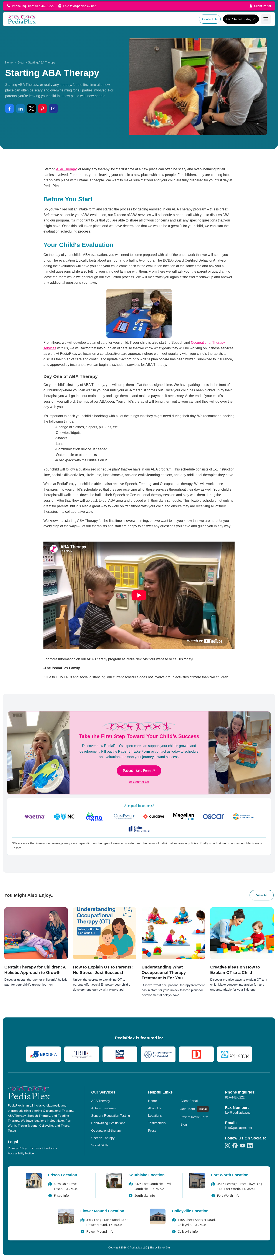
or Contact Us (139, 782)
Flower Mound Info (99, 1231)
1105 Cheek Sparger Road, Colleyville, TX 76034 (197, 1222)
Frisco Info (61, 1195)
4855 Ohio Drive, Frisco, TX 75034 (66, 1186)
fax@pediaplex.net (83, 6)
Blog (20, 62)
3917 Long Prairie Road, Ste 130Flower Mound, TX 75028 (109, 1222)
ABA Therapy (66, 169)
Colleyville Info (188, 1231)
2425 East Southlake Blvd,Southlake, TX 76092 (153, 1186)
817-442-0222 (45, 6)
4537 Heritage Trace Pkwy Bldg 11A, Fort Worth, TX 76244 (239, 1186)
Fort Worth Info (228, 1195)
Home (9, 62)
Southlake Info (144, 1195)
